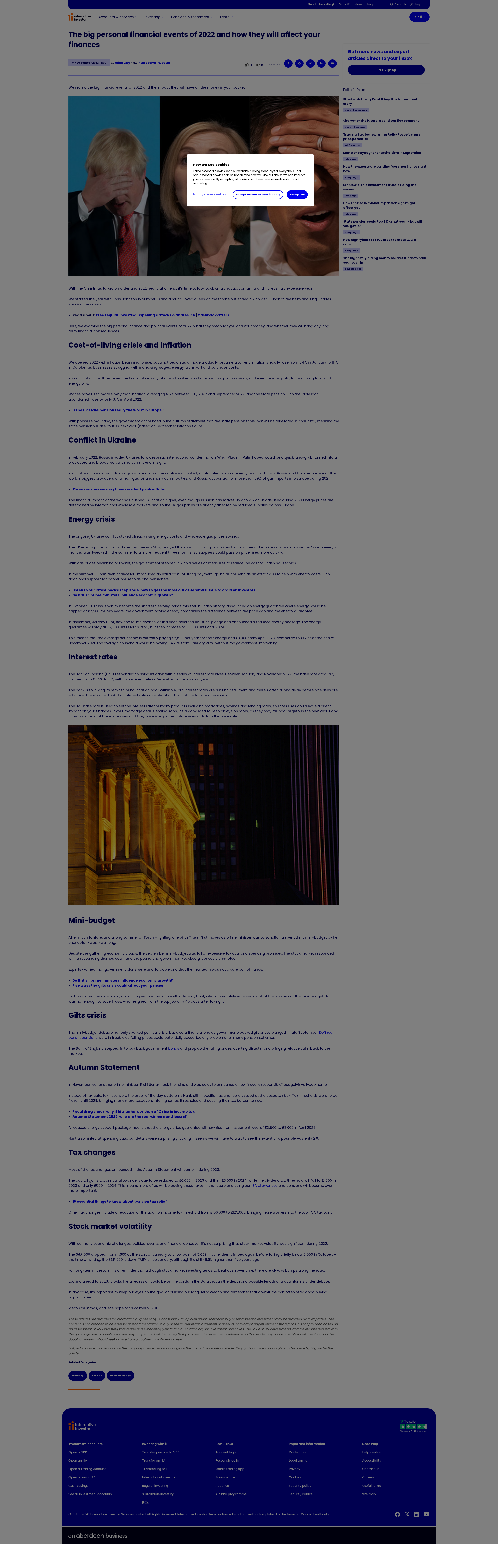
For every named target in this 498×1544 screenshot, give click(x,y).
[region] (250, 180)
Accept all (297, 194)
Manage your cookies (209, 194)
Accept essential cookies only (258, 194)
